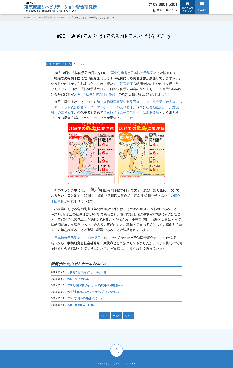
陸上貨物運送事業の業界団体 (118, 101)
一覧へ (116, 315)
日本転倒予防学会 (143, 72)
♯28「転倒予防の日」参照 (96, 94)
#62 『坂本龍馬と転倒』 (81, 305)
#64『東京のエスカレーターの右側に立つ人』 (93, 291)
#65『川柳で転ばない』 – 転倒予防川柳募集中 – (95, 285)
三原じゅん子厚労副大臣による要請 (133, 112)
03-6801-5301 (165, 4)
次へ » (128, 315)
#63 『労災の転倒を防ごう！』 (85, 298)
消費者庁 (126, 83)
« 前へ (104, 315)
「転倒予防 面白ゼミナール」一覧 (86, 272)
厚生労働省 (119, 72)
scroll (116, 352)
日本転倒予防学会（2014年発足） (79, 237)
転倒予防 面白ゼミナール (58, 63)
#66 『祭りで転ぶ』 (78, 278)
